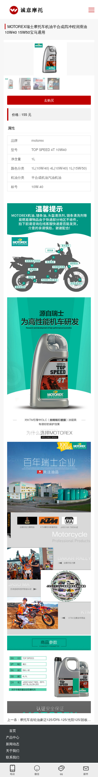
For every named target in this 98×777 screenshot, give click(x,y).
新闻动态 (12, 743)
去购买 (49, 100)
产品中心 (12, 737)
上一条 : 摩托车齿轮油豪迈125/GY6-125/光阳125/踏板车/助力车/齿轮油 (49, 719)
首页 (12, 730)
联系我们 (12, 757)
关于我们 (12, 750)
